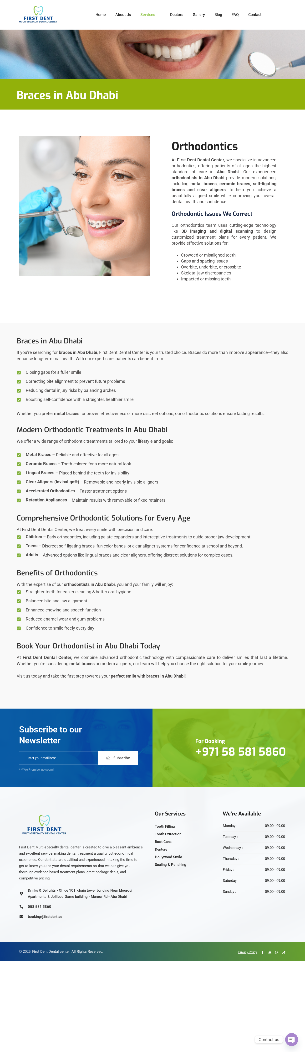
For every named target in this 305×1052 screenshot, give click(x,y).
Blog (218, 14)
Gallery (199, 14)
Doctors (176, 14)
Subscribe (121, 758)
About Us (123, 14)
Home (101, 14)
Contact (254, 14)
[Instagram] (275, 952)
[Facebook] (260, 952)
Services (147, 14)
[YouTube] (268, 952)
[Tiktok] (282, 952)
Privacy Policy (247, 952)
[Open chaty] (291, 1039)
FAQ (235, 14)
